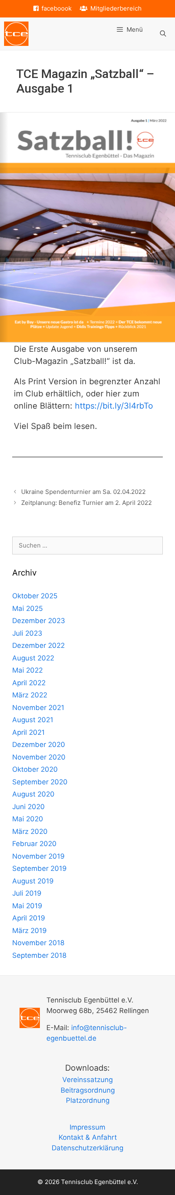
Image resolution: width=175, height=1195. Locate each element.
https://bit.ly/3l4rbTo (114, 406)
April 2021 (28, 732)
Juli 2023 (27, 633)
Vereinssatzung (87, 1080)
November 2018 (38, 943)
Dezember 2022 (38, 645)
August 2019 (33, 881)
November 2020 (39, 757)
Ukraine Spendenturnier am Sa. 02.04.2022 (83, 492)
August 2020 (33, 794)
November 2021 (38, 708)
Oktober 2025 (34, 596)
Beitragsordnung (88, 1090)
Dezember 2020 (38, 744)
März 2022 (29, 695)
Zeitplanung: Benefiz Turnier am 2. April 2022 (86, 503)
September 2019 (39, 868)
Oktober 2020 (35, 769)
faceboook (57, 8)
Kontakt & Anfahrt (88, 1137)
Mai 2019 (27, 906)
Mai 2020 (27, 819)
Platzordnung (87, 1100)
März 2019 (29, 931)
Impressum (87, 1127)
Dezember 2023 (38, 621)
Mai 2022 (27, 670)
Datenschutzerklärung (87, 1148)
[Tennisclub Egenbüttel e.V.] (16, 33)
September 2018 (39, 955)
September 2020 (40, 782)
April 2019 (28, 918)
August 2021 (32, 720)
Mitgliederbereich (116, 8)
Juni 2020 (28, 807)
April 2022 (29, 683)
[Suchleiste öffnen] (163, 33)
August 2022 (33, 658)
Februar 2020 (34, 844)
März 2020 (30, 831)
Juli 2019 (27, 893)
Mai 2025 (27, 608)
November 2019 (38, 856)
